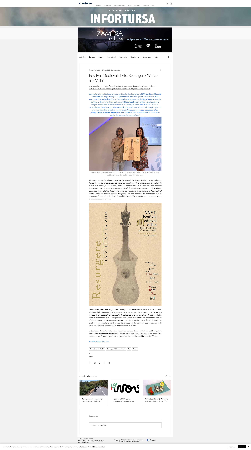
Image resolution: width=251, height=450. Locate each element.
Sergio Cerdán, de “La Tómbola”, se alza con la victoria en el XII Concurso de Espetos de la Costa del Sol (156, 400)
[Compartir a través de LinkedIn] (99, 363)
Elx (129, 349)
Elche (134, 349)
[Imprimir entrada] (109, 363)
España (101, 57)
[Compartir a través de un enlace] (104, 363)
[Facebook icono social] (148, 440)
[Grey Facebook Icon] (167, 3)
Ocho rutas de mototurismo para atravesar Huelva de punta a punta (92, 400)
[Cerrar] (248, 446)
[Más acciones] (160, 70)
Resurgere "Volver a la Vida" (116, 349)
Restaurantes (147, 57)
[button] (168, 57)
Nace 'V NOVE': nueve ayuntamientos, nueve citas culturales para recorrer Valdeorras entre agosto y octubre (124, 400)
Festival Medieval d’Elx (97, 349)
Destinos (92, 57)
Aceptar (242, 447)
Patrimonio (123, 57)
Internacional (111, 57)
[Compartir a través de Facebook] (90, 363)
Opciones (232, 447)
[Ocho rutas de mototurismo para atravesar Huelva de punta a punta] (94, 387)
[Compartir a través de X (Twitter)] (95, 363)
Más (156, 57)
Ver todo (168, 376)
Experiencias (135, 57)
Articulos (82, 57)
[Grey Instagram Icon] (171, 3)
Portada (91, 354)
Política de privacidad (98, 447)
